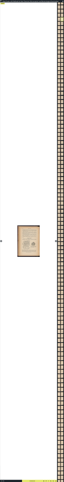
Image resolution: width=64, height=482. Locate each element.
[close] (62, 1)
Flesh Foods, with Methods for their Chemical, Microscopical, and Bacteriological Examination (30, 1)
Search (3, 3)
